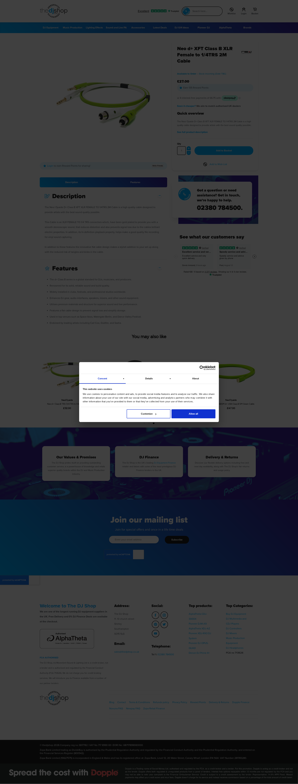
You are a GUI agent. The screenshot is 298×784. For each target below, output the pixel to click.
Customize (147, 413)
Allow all (193, 413)
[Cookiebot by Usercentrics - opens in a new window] (201, 368)
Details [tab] (149, 378)
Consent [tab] (102, 378)
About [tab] (195, 378)
